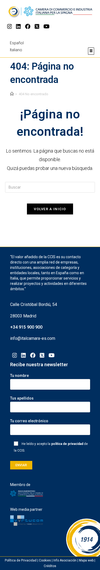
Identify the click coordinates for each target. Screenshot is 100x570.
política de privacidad (67, 444)
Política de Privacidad (21, 560)
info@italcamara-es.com (32, 338)
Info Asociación (65, 560)
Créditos (50, 566)
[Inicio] (12, 94)
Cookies (45, 560)
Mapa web (86, 560)
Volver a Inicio (50, 209)
